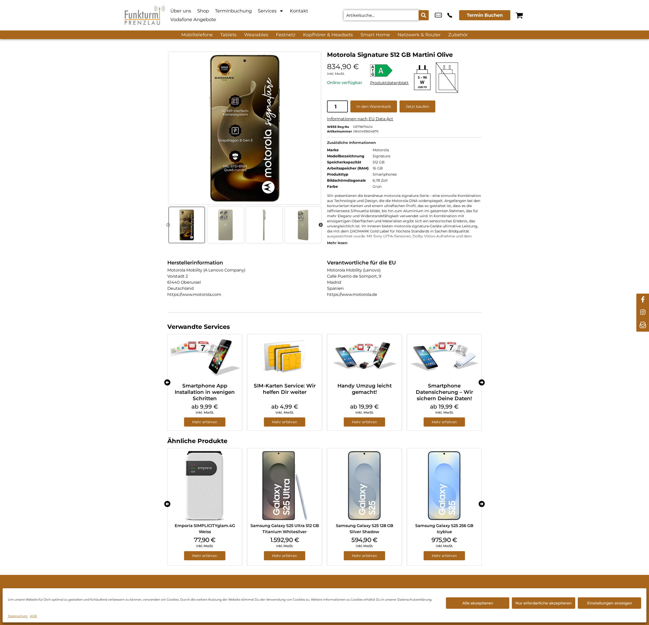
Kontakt (299, 11)
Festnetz (285, 35)
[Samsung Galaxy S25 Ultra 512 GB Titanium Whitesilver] (284, 485)
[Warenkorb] (519, 15)
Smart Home (375, 35)
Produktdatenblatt (389, 82)
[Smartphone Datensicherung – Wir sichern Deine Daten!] (444, 356)
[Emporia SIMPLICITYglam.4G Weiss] (204, 485)
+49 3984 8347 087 (450, 15)
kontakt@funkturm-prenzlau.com (438, 15)
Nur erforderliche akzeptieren (543, 603)
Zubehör (458, 35)
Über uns (180, 11)
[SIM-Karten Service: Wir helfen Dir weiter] (284, 356)
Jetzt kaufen (417, 106)
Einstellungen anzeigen (609, 603)
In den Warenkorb (373, 106)
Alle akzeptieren (477, 603)
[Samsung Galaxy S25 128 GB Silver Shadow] (364, 485)
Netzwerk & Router (419, 35)
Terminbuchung (233, 11)
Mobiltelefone (197, 35)
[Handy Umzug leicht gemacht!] (364, 356)
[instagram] (642, 312)
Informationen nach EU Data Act (360, 118)
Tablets (228, 35)
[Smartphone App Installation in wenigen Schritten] (205, 356)
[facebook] (642, 300)
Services (267, 11)
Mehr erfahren (204, 422)
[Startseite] (144, 15)
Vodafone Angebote (193, 19)
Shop (203, 11)
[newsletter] (642, 325)
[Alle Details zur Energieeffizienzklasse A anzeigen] (389, 70)
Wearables (256, 35)
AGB (33, 616)
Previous (168, 225)
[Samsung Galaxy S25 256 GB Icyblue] (444, 485)
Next (320, 225)
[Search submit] (424, 15)
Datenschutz (17, 616)
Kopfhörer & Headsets (328, 35)
